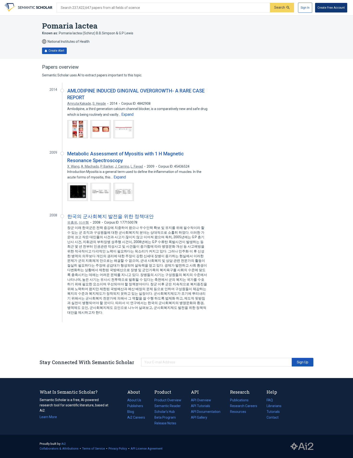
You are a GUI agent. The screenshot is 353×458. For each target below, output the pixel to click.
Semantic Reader (167, 406)
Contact (273, 417)
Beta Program (165, 417)
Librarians (274, 406)
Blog (132, 412)
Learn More (48, 417)
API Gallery (199, 417)
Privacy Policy (118, 448)
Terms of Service (93, 448)
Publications (239, 400)
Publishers (135, 406)
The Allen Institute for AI (302, 446)
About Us (134, 400)
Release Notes (165, 423)
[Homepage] (27, 7)
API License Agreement (147, 448)
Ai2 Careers (136, 417)
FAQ (270, 400)
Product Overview (167, 400)
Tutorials (273, 412)
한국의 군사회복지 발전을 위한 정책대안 (110, 216)
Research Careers (243, 406)
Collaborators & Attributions (59, 448)
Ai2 (63, 444)
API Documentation (205, 412)
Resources (238, 412)
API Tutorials (200, 406)
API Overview (201, 400)
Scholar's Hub (164, 412)
